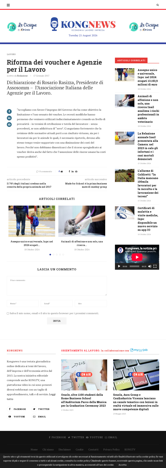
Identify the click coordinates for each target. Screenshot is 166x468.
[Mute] (149, 266)
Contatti (93, 449)
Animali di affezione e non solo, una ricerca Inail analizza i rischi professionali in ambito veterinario (148, 108)
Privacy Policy (111, 449)
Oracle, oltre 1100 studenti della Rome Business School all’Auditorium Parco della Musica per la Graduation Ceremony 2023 (84, 400)
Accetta (122, 464)
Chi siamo (48, 449)
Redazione (22, 75)
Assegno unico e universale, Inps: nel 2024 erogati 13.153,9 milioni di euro (148, 77)
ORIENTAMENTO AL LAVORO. (80, 350)
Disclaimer (65, 449)
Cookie (79, 449)
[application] (137, 257)
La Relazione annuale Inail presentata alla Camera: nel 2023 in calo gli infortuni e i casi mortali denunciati (148, 146)
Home (34, 449)
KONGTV (129, 449)
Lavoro (11, 54)
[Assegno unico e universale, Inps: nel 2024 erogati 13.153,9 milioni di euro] (31, 221)
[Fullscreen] (155, 266)
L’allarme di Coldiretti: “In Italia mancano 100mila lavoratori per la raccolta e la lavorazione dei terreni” (148, 183)
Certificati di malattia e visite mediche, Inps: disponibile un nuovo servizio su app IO (148, 218)
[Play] (119, 266)
